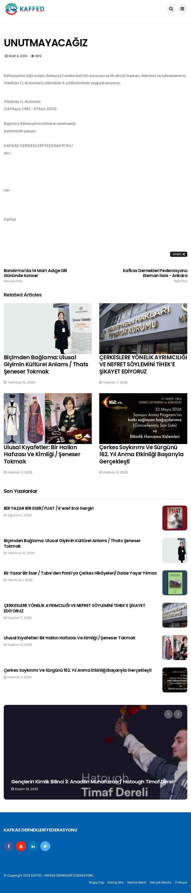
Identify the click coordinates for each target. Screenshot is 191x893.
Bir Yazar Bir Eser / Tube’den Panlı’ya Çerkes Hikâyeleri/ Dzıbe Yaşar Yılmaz (80, 573)
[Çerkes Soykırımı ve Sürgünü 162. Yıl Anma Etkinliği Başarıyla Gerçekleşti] (143, 418)
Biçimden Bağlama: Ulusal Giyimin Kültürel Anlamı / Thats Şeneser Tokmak (46, 364)
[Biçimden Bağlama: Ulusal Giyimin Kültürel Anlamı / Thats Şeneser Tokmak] (48, 328)
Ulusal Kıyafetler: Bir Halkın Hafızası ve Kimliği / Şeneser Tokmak (42, 454)
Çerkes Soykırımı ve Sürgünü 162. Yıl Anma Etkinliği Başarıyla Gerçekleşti (141, 454)
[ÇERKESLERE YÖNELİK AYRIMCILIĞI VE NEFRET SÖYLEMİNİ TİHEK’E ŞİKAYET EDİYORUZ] (143, 328)
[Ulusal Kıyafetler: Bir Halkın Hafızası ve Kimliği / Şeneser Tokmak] (48, 418)
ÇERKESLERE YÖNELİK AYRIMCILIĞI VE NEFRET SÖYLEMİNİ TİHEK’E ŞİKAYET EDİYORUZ (143, 364)
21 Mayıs (181, 882)
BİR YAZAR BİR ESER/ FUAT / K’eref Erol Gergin (49, 508)
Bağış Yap (96, 882)
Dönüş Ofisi (115, 882)
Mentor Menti (136, 882)
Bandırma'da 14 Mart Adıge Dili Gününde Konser (35, 275)
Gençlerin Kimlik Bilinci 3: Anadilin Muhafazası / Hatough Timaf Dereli (92, 781)
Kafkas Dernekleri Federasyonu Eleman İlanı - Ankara (155, 275)
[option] (95, 752)
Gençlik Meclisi (160, 882)
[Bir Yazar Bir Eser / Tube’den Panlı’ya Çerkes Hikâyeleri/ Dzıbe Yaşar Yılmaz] (174, 582)
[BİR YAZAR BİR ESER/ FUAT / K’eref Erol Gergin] (174, 518)
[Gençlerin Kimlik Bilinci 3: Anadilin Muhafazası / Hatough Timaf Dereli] (95, 752)
